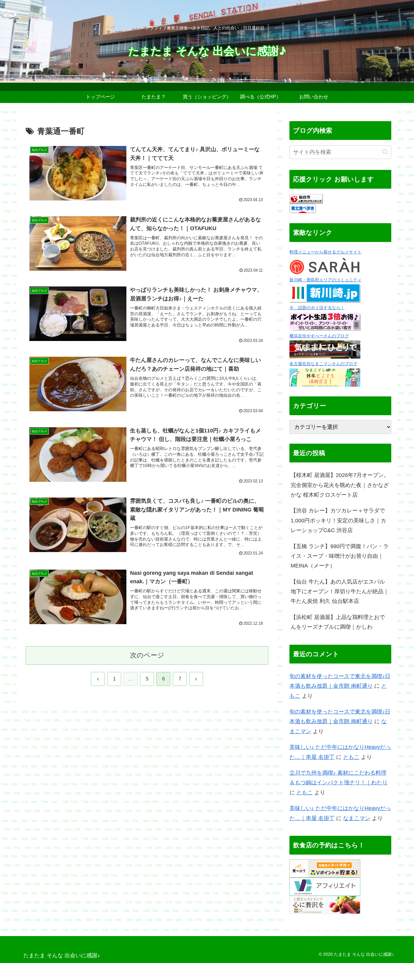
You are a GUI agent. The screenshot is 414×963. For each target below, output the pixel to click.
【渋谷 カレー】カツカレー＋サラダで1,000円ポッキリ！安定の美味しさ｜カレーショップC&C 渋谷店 (338, 520)
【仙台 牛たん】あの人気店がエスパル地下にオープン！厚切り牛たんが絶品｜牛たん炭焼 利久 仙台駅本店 (340, 591)
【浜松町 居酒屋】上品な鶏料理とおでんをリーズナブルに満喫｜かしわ (338, 622)
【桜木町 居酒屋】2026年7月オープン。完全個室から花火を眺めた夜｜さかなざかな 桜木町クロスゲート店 (340, 485)
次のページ (147, 655)
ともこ (351, 757)
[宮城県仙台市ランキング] (306, 198)
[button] (385, 151)
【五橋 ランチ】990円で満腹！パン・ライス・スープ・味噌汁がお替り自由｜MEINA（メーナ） (340, 556)
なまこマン (356, 818)
